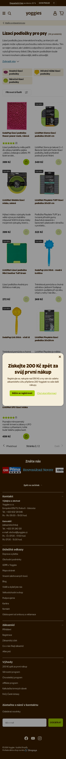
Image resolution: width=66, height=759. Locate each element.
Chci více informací (46, 393)
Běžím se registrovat (22, 393)
